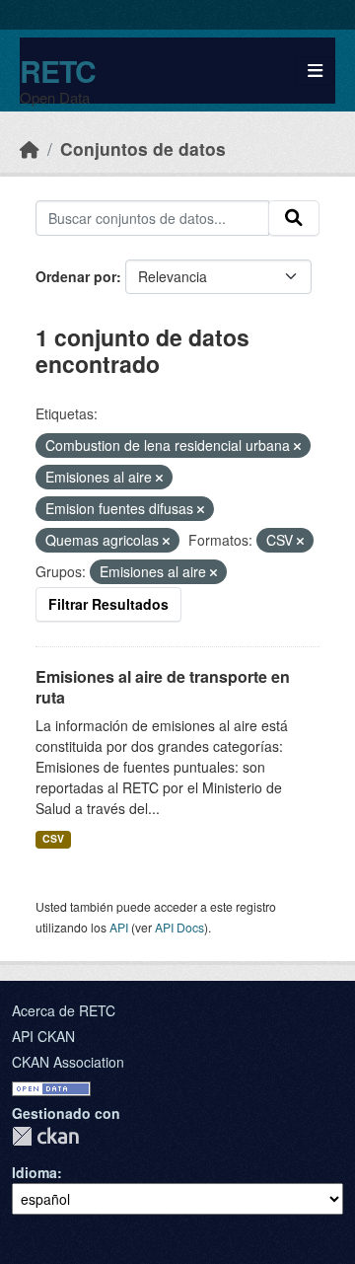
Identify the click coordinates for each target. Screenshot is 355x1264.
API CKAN (43, 1036)
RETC (58, 70)
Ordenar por (76, 276)
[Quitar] (297, 446)
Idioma (34, 1172)
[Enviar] (294, 218)
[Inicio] (29, 148)
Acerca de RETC (63, 1010)
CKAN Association (68, 1062)
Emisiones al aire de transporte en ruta (163, 686)
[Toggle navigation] (315, 70)
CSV (53, 838)
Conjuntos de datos (143, 148)
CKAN (45, 1136)
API (118, 927)
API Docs (179, 927)
